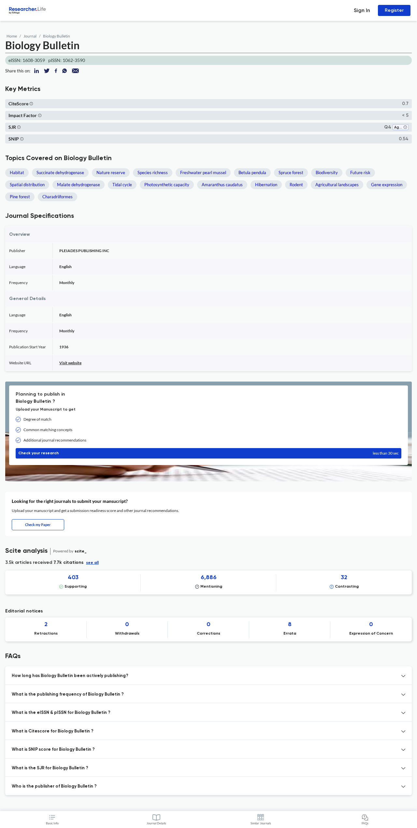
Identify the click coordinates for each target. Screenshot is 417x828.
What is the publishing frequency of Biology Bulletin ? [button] (68, 694)
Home (12, 36)
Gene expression (386, 184)
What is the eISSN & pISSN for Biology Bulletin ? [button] (61, 713)
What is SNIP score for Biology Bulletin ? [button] (53, 749)
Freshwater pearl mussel (203, 172)
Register (394, 10)
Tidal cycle (122, 184)
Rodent (296, 184)
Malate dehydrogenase (78, 184)
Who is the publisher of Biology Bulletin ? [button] (54, 786)
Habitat (17, 172)
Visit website (70, 362)
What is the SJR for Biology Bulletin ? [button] (50, 768)
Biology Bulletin (56, 36)
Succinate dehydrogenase (60, 172)
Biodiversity (327, 172)
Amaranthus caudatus (222, 184)
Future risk (360, 172)
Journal (29, 36)
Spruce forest (291, 172)
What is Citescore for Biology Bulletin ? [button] (52, 731)
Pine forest (20, 196)
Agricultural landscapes (337, 184)
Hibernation (266, 184)
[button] (31, 103)
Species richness (152, 172)
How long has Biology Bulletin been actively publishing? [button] (70, 676)
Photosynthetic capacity (166, 184)
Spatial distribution (27, 184)
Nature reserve (110, 172)
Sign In (362, 10)
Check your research (208, 453)
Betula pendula (252, 172)
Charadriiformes (57, 196)
